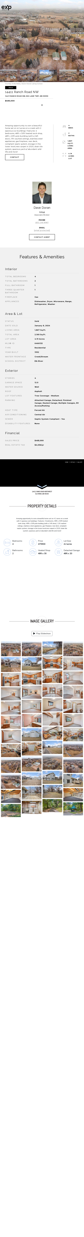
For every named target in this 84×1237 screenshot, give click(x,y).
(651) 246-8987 (42, 223)
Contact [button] (14, 157)
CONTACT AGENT (42, 237)
